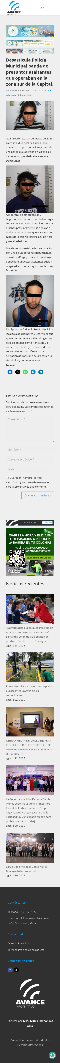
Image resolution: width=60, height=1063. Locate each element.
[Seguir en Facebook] (10, 969)
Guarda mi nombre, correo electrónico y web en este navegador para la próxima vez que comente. (28, 482)
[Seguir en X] (16, 969)
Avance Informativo (20, 90)
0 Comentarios (25, 95)
